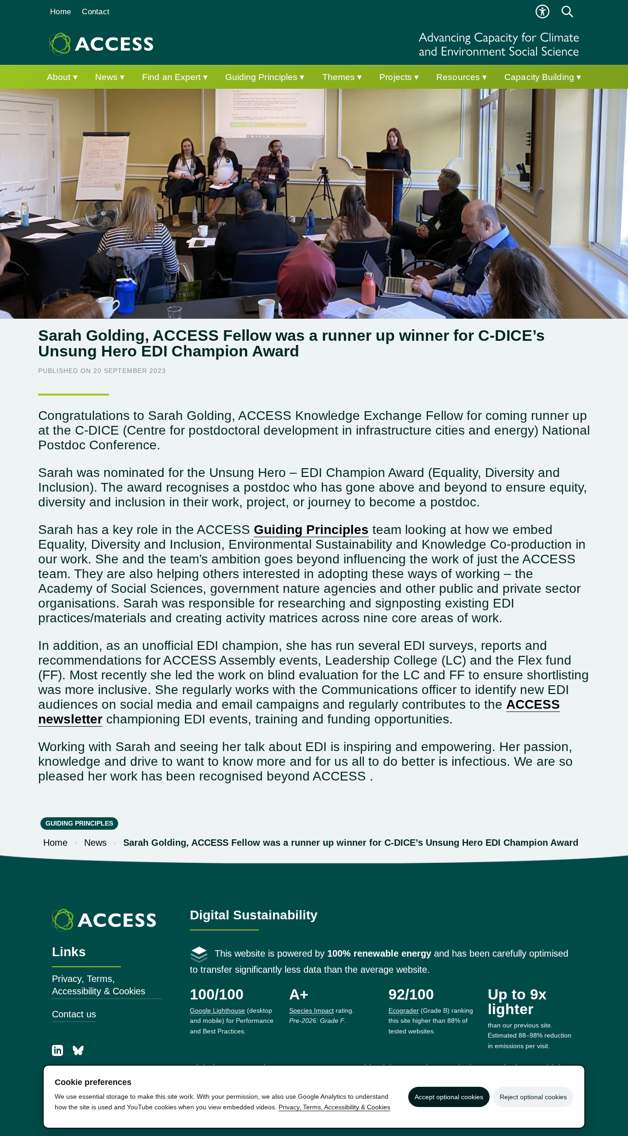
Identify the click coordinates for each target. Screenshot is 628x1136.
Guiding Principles (311, 529)
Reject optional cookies (533, 1097)
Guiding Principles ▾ (265, 77)
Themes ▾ (342, 77)
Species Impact (311, 1010)
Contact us (74, 1014)
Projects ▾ (399, 77)
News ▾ (110, 77)
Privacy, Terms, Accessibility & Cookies (98, 985)
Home (60, 11)
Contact (95, 11)
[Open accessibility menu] (542, 11)
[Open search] (567, 11)
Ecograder (403, 1010)
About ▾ (62, 77)
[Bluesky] (78, 1053)
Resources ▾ (461, 77)
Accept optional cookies (449, 1097)
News (95, 843)
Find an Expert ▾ (175, 77)
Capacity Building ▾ (542, 77)
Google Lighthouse (217, 1010)
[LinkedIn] (59, 1053)
